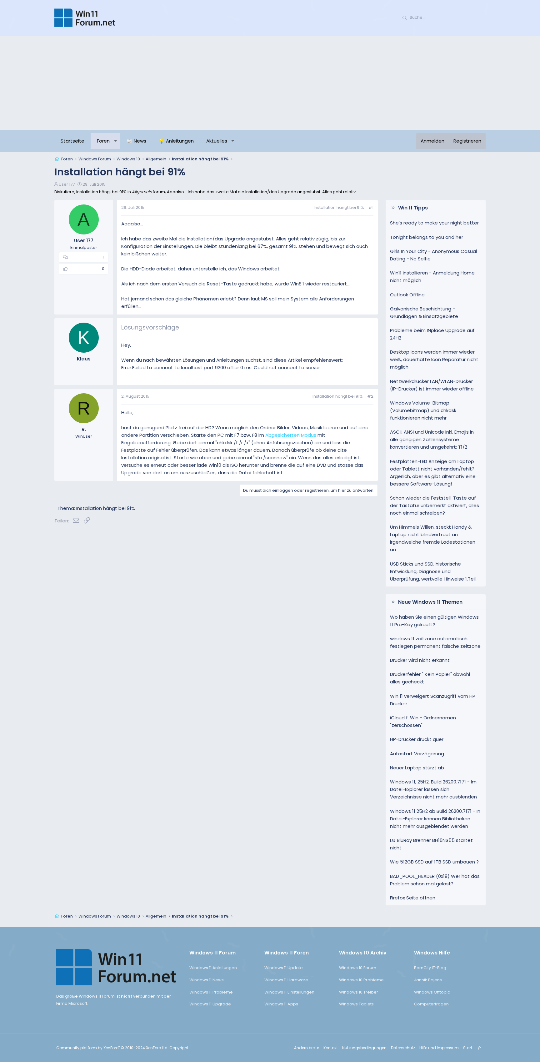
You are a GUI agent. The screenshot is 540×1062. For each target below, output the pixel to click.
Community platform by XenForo (112, 1047)
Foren (103, 141)
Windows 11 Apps (281, 1004)
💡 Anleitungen (176, 141)
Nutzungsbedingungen (364, 1047)
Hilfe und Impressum (439, 1047)
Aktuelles (216, 141)
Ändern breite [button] (306, 1047)
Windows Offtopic (432, 992)
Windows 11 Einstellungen (289, 992)
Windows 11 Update (283, 968)
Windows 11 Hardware (286, 980)
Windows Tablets (356, 1004)
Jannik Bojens (428, 980)
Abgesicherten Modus (290, 435)
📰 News (136, 141)
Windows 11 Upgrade (210, 1004)
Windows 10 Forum (357, 968)
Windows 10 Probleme (361, 980)
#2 (370, 396)
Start (467, 1047)
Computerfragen (431, 1004)
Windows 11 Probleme (211, 992)
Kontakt (330, 1047)
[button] (115, 141)
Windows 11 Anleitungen (213, 968)
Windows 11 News (206, 980)
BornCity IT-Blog (430, 968)
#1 (370, 207)
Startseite (72, 141)
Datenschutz (403, 1047)
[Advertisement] (270, 83)
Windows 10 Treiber (358, 992)
